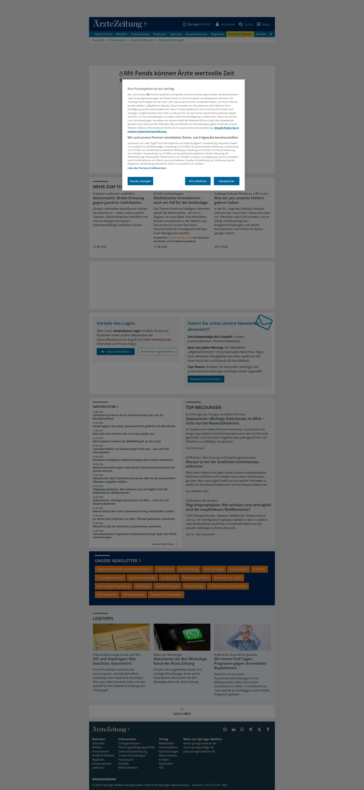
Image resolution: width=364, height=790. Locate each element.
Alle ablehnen (198, 181)
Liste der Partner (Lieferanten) (147, 168)
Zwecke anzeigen (140, 181)
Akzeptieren (226, 181)
